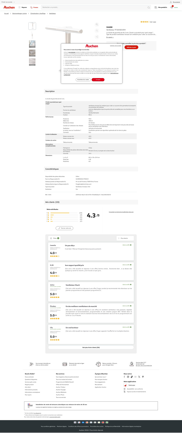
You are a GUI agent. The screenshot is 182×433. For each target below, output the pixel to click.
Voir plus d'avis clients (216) (91, 347)
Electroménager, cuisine (19, 13)
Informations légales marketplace (131, 426)
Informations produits (31, 390)
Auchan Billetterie (61, 392)
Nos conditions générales (48, 426)
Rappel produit (29, 384)
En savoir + (110, 37)
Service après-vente (30, 382)
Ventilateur (52, 13)
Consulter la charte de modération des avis (121, 212)
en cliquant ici (37, 413)
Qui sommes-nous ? (100, 377)
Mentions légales (62, 426)
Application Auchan (100, 387)
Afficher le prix (131, 47)
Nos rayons (28, 395)
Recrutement (98, 384)
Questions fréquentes (31, 379)
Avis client (28, 387)
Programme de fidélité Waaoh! (65, 382)
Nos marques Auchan (101, 379)
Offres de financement (62, 384)
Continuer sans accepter (115, 45)
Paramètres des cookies (83, 79)
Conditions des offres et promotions (78, 426)
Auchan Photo (60, 395)
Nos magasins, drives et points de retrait (67, 377)
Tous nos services (61, 397)
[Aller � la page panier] (174, 7)
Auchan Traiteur (60, 387)
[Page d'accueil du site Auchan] (10, 7)
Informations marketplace (32, 392)
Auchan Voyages (61, 390)
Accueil (6, 13)
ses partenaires (72, 52)
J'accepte (98, 79)
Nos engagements (100, 382)
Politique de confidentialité (112, 426)
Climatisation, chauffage (37, 13)
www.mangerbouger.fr (54, 417)
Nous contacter (29, 377)
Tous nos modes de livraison (64, 379)
